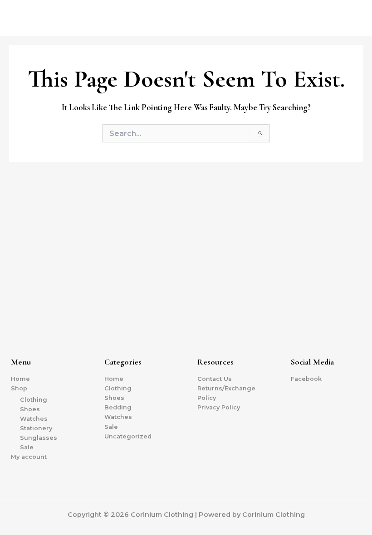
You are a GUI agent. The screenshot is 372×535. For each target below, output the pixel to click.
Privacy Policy (218, 407)
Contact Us (214, 378)
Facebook (306, 378)
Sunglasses (38, 437)
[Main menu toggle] (354, 18)
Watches (34, 418)
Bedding (118, 407)
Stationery (36, 428)
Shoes (30, 409)
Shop (19, 388)
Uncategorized (128, 436)
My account (29, 456)
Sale (27, 447)
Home (20, 378)
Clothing (33, 399)
